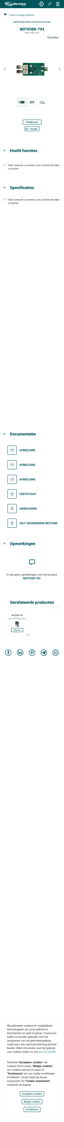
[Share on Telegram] (44, 653)
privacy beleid (47, 1052)
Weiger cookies (32, 1101)
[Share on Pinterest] (32, 653)
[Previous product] (5, 69)
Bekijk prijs (32, 122)
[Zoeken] (49, 4)
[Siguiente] (58, 607)
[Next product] (59, 69)
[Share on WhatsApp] (56, 653)
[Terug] (53, 607)
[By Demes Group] (15, 4)
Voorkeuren (32, 1109)
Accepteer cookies (32, 1093)
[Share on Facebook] (8, 653)
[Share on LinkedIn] (20, 653)
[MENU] (58, 4)
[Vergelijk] (28, 634)
